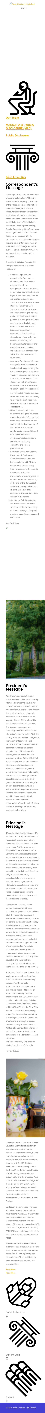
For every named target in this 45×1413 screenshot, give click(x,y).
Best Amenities (16, 177)
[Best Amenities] (22, 173)
